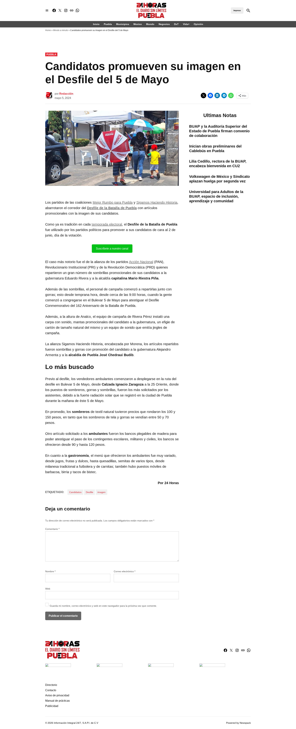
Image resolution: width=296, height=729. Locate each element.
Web (47, 588)
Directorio (51, 684)
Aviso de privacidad (57, 695)
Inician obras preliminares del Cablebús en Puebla (215, 148)
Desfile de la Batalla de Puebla (112, 208)
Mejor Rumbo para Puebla (113, 202)
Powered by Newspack (238, 722)
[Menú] (47, 10)
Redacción (66, 93)
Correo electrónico (124, 571)
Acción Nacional (141, 262)
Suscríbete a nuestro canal (112, 248)
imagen (101, 492)
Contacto (50, 690)
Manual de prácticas (57, 700)
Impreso (237, 10)
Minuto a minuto (60, 30)
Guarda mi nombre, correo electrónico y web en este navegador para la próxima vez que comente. (103, 605)
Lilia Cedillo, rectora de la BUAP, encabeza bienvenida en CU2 (217, 163)
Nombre (50, 571)
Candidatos (75, 492)
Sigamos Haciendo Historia (156, 202)
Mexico (137, 24)
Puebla (108, 24)
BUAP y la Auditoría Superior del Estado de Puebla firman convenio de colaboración (219, 131)
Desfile (89, 492)
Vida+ (186, 24)
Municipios (122, 24)
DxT (176, 24)
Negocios (164, 24)
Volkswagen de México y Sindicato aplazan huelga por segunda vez (219, 178)
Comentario (52, 529)
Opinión (198, 24)
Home (48, 30)
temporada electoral (107, 224)
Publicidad (51, 706)
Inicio (96, 24)
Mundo (150, 24)
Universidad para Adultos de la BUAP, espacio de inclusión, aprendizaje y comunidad (216, 196)
